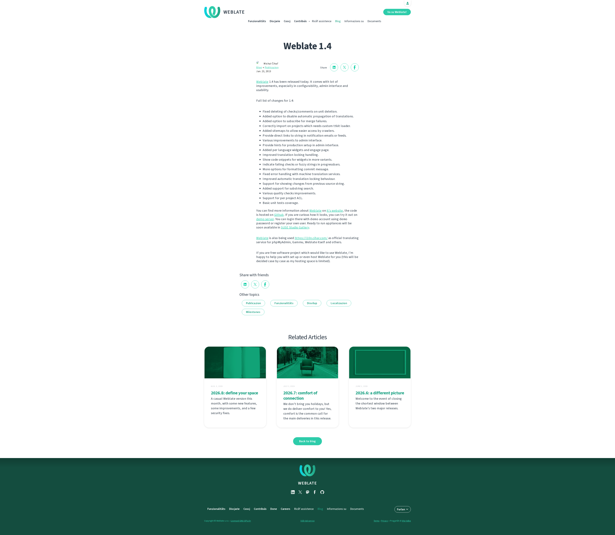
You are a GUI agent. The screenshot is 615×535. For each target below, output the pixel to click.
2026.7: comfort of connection (300, 395)
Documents (374, 21)
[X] (300, 492)
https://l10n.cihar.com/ (311, 238)
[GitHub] (322, 492)
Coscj (287, 21)
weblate (307, 483)
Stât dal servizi (307, 520)
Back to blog (307, 441)
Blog (338, 21)
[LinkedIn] (292, 492)
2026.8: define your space (234, 393)
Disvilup (312, 303)
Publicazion (272, 67)
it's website (335, 210)
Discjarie (275, 21)
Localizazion (339, 303)
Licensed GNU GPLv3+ (241, 520)
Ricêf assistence (321, 21)
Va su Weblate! (397, 12)
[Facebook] (314, 492)
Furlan (401, 509)
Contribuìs (300, 21)
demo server (265, 219)
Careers (285, 509)
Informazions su (354, 21)
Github (279, 215)
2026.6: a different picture (380, 393)
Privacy (384, 520)
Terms (376, 520)
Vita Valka (406, 520)
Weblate (234, 12)
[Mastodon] (307, 492)
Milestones (253, 312)
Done (273, 509)
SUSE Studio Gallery (295, 227)
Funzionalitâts (257, 21)
